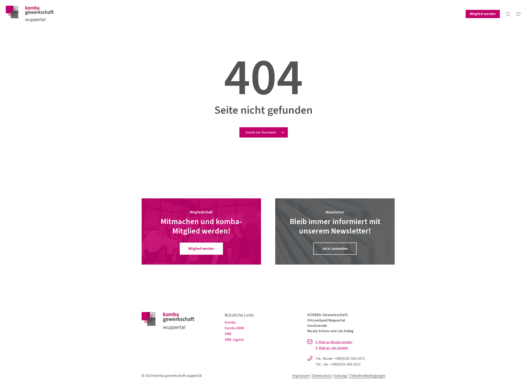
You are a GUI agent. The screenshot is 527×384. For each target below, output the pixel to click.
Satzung (340, 375)
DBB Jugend (234, 339)
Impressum (300, 375)
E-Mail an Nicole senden (334, 342)
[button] (518, 14)
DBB (228, 334)
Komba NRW (234, 328)
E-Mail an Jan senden (332, 347)
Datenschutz (321, 375)
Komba (230, 322)
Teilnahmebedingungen (367, 375)
